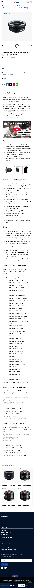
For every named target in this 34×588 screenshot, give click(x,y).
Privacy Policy (4, 534)
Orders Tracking (5, 547)
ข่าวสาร (2, 520)
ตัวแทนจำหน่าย (4, 524)
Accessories (17, 73)
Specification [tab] (17, 93)
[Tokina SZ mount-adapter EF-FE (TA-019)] (17, 26)
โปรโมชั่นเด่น (3, 522)
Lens (11, 73)
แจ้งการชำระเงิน (4, 545)
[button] (27, 2)
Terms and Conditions (6, 532)
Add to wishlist (8, 69)
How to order (4, 541)
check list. (25, 382)
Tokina (4, 74)
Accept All (21, 585)
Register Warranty (5, 543)
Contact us (3, 530)
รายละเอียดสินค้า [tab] (7, 93)
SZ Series (10, 74)
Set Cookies (13, 585)
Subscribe (4, 564)
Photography (26, 73)
